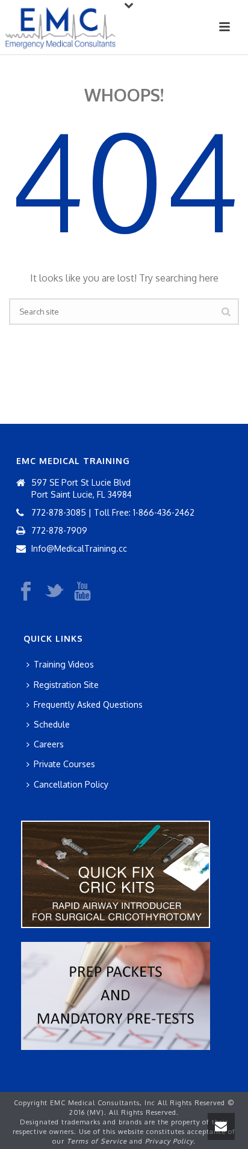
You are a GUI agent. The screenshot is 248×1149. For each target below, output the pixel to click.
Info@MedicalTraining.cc (79, 548)
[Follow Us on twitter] (54, 592)
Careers (49, 744)
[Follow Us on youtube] (82, 592)
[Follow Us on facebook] (26, 592)
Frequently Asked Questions (88, 704)
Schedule (52, 724)
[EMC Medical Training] (60, 27)
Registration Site (66, 685)
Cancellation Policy (71, 784)
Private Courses (64, 764)
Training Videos (64, 664)
